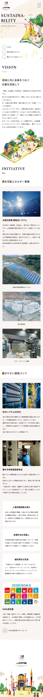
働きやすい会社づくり (14, 57)
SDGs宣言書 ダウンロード (17, 630)
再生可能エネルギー (13, 52)
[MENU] (39, 4)
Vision (9, 47)
